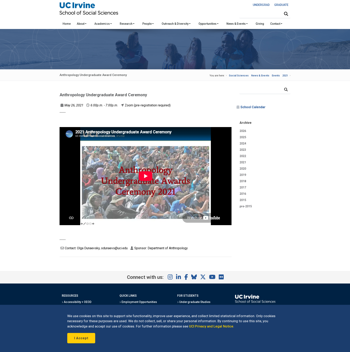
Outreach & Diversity (175, 23)
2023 (243, 149)
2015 (243, 200)
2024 (243, 143)
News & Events (236, 23)
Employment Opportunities (139, 302)
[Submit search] (286, 14)
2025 (243, 137)
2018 (243, 181)
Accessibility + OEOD (77, 302)
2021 (285, 75)
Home (67, 23)
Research (126, 23)
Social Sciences (239, 75)
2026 (243, 131)
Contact (275, 23)
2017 (243, 187)
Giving (260, 23)
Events (276, 75)
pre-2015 (246, 206)
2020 (243, 168)
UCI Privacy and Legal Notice (211, 326)
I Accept (81, 338)
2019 (243, 175)
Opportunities (207, 23)
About (81, 23)
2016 (243, 193)
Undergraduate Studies (194, 302)
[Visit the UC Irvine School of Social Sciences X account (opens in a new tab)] (203, 277)
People (147, 23)
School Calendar (253, 107)
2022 (243, 156)
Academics (102, 23)
